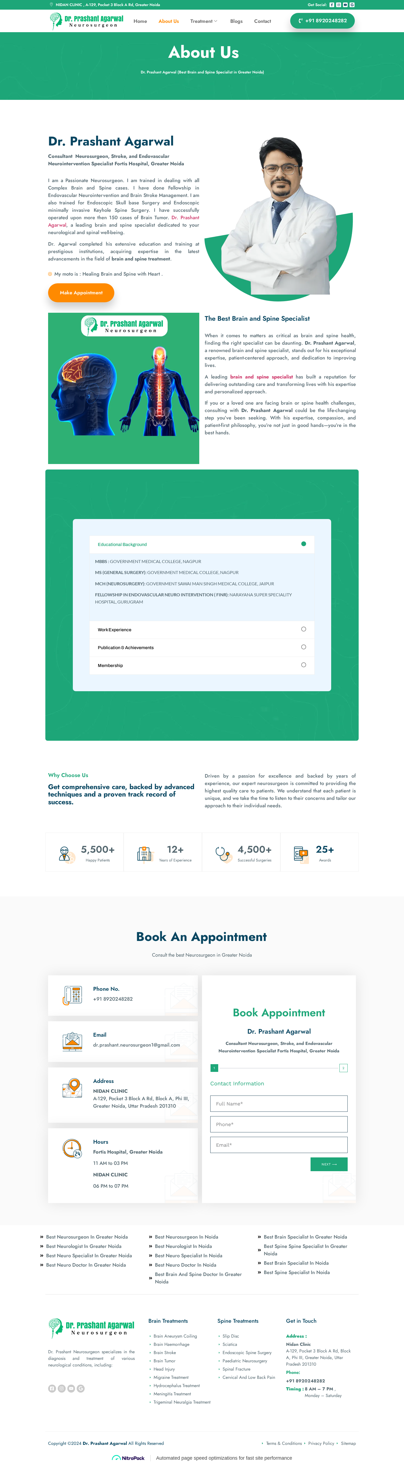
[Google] (352, 4)
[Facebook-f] (332, 4)
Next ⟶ (329, 1164)
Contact (262, 21)
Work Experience (114, 629)
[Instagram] (338, 4)
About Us (169, 21)
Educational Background (122, 544)
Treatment (201, 21)
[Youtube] (345, 4)
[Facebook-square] (52, 1389)
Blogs (236, 21)
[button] (202, 544)
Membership (110, 665)
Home (140, 21)
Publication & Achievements (126, 647)
